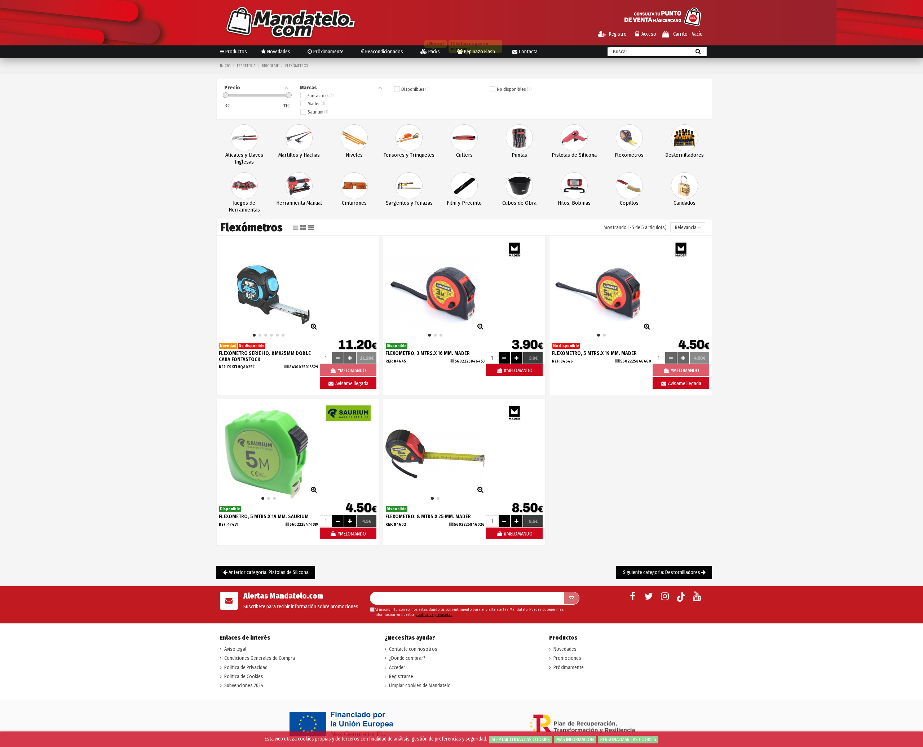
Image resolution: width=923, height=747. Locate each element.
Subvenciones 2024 (244, 685)
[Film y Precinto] (464, 185)
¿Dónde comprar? (407, 658)
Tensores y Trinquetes (409, 155)
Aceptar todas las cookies (520, 740)
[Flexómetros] (629, 137)
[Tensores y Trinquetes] (409, 137)
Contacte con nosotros (413, 649)
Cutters (464, 155)
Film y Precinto (464, 203)
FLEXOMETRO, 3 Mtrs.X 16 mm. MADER (427, 353)
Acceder (397, 667)
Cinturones (354, 203)
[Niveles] (354, 137)
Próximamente (568, 667)
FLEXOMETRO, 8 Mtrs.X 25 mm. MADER (428, 516)
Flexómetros (629, 155)
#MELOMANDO (518, 371)
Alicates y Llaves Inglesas (244, 158)
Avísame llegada (351, 384)
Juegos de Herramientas (244, 206)
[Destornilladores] (684, 137)
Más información (575, 740)
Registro (617, 34)
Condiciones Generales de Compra (259, 658)
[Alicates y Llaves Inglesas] (244, 137)
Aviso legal (235, 649)
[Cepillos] (629, 185)
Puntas (519, 155)
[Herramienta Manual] (299, 185)
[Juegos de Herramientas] (244, 185)
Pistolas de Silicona (574, 155)
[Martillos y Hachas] (299, 137)
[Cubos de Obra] (519, 185)
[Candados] (684, 185)
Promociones (567, 658)
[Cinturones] (354, 185)
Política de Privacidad (246, 667)
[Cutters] (464, 137)
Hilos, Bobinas (574, 203)
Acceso (648, 34)
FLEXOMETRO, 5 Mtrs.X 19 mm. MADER (594, 353)
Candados (684, 203)
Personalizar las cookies (628, 740)
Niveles (354, 155)
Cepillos (629, 203)
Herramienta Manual (299, 203)
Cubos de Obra (519, 203)
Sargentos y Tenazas (409, 203)
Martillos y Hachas (299, 155)
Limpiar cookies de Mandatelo (420, 685)
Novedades (565, 649)
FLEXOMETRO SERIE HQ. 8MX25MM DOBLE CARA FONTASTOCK (265, 356)
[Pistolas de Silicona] (574, 137)
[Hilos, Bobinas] (574, 185)
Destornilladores (684, 155)
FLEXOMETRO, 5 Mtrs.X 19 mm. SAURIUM (264, 516)
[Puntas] (519, 137)
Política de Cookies (243, 676)
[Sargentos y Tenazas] (409, 185)
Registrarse (401, 676)
